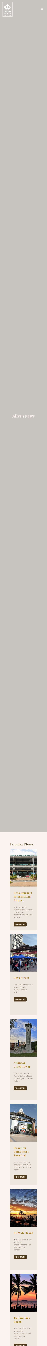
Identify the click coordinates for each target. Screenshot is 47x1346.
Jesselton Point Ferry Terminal (21, 1151)
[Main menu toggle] (41, 9)
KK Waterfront (23, 1233)
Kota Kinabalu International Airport (23, 896)
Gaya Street (21, 977)
